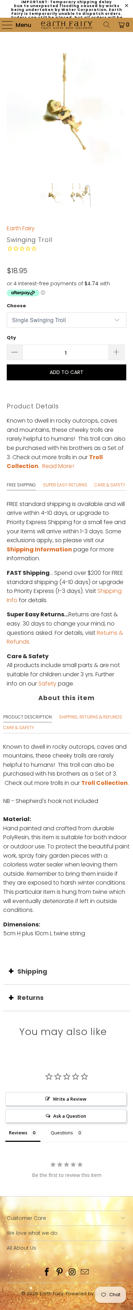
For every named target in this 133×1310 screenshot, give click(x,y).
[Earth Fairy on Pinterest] (60, 1272)
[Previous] (12, 112)
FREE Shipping (21, 485)
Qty (11, 337)
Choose (16, 305)
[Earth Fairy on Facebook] (47, 1272)
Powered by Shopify (89, 1293)
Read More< (58, 466)
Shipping (32, 971)
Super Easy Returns (65, 485)
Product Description (27, 717)
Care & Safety (109, 485)
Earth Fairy (21, 228)
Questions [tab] (62, 1132)
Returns (30, 997)
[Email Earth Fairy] (85, 1272)
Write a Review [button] (70, 1099)
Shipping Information (39, 549)
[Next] (121, 112)
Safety (47, 683)
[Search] (106, 25)
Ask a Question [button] (69, 1116)
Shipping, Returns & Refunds (90, 717)
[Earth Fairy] (66, 25)
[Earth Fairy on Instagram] (72, 1272)
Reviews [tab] (18, 1132)
